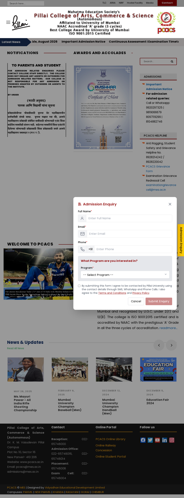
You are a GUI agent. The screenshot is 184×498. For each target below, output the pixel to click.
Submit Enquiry (158, 301)
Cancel (136, 301)
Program (87, 268)
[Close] (170, 204)
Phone (82, 242)
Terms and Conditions (112, 293)
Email (82, 227)
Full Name (85, 211)
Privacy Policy (140, 293)
